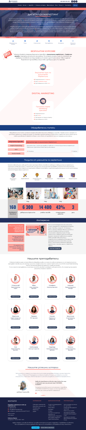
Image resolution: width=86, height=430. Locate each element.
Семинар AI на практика (54, 413)
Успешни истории (40, 5)
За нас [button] (24, 5)
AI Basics (50, 411)
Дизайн (34, 412)
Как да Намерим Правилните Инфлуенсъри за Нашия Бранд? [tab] (17, 238)
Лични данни (11, 415)
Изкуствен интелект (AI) (39, 406)
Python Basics (51, 408)
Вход (75, 5)
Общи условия (11, 414)
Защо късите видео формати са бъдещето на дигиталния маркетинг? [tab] (16, 228)
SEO (16, 149)
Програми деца (36, 408)
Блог (56, 5)
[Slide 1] (41, 396)
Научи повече (55, 248)
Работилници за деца (69, 411)
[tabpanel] (15, 286)
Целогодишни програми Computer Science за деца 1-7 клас (70, 414)
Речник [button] (61, 5)
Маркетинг (35, 410)
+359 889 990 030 (65, 1)
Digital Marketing (16, 145)
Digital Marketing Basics (53, 419)
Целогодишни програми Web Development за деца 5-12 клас (70, 419)
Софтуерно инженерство (39, 405)
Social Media (16, 153)
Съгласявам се (35, 427)
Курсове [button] (31, 5)
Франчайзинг (50, 5)
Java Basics (50, 409)
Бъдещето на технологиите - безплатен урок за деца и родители (55, 416)
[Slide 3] (44, 396)
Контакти (68, 5)
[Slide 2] (43, 396)
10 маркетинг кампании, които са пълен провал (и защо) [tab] (16, 247)
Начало (20, 5)
